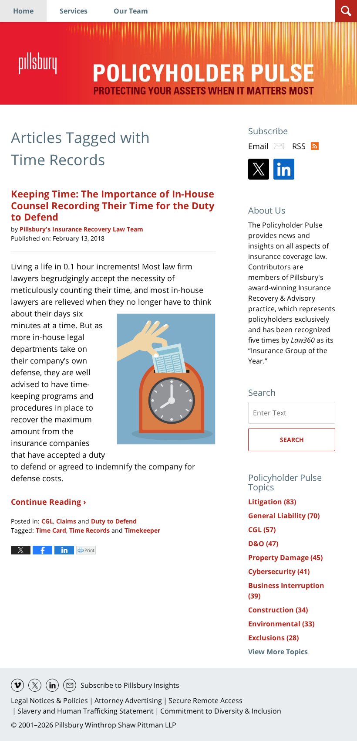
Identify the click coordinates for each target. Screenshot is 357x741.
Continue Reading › (48, 501)
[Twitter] (258, 169)
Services (74, 11)
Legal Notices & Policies (49, 700)
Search (292, 439)
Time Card (51, 530)
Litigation (272, 501)
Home (23, 11)
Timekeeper (142, 530)
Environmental (281, 624)
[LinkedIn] (283, 169)
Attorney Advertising (128, 700)
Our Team (131, 11)
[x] (34, 685)
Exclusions (273, 637)
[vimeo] (17, 685)
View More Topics (278, 651)
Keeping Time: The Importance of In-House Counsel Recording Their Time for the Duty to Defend (113, 205)
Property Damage (285, 557)
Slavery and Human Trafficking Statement (85, 711)
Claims (66, 521)
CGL (47, 521)
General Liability (284, 515)
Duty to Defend (114, 521)
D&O (263, 543)
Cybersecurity (279, 571)
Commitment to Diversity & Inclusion (220, 711)
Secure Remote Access (205, 700)
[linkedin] (52, 685)
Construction (278, 610)
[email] (69, 685)
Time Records (89, 530)
